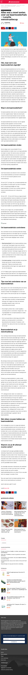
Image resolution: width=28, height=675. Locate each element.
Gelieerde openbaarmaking (7, 669)
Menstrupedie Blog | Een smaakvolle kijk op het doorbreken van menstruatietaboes (20, 513)
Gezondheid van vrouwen (10, 5)
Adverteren (3, 660)
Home (2, 5)
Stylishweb (7, 22)
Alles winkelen (4, 654)
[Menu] (1, 2)
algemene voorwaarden (6, 667)
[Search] (26, 2)
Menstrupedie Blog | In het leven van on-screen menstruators (20, 531)
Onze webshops (4, 658)
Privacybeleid (4, 665)
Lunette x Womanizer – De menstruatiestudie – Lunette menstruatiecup (7, 513)
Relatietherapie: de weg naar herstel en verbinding (12, 564)
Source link (6, 488)
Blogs (2, 656)
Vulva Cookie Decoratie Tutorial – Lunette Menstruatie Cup (6, 531)
